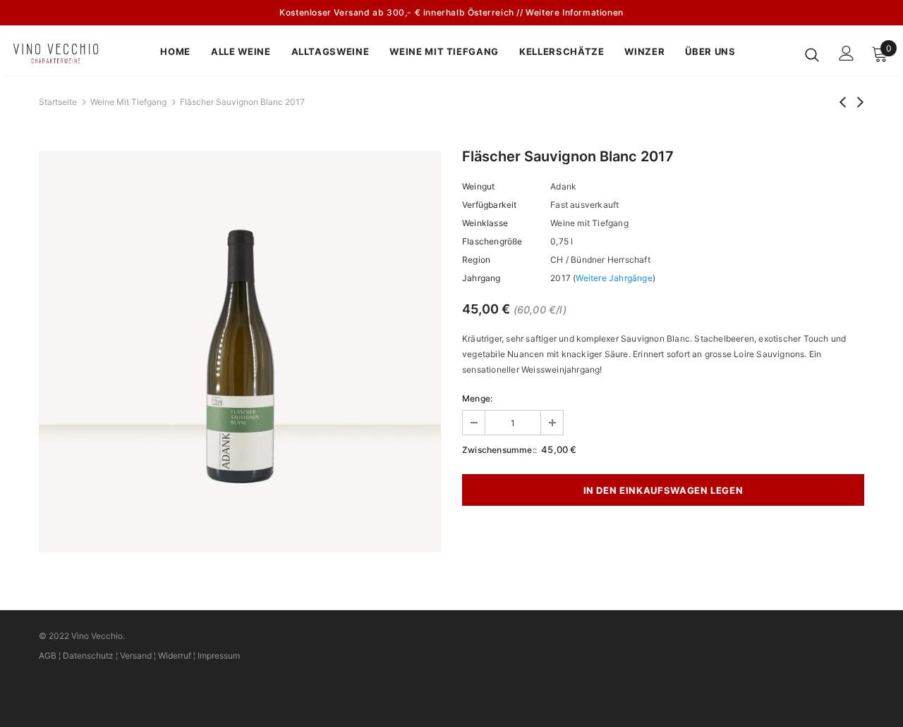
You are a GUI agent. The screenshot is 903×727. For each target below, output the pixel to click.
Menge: (477, 398)
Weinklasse (485, 223)
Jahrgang (481, 278)
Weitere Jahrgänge (614, 278)
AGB (47, 655)
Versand (136, 655)
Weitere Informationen (575, 12)
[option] (240, 351)
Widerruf (174, 655)
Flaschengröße (492, 241)
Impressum (219, 655)
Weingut (478, 186)
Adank (563, 186)
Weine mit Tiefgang (128, 102)
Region (476, 259)
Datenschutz (88, 655)
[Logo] (62, 53)
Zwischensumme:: (499, 450)
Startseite (58, 102)
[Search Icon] (812, 54)
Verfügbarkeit (489, 204)
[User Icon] (846, 53)
